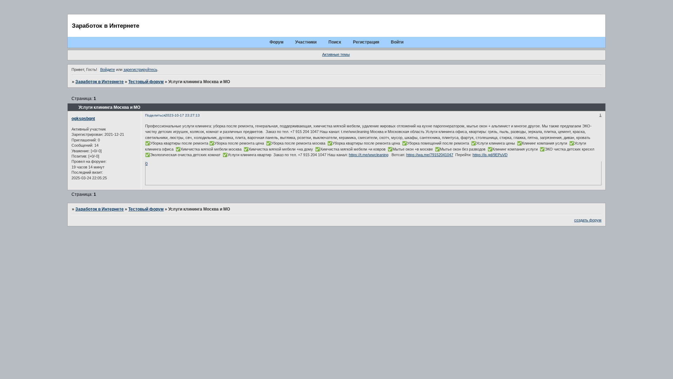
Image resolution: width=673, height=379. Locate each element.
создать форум (587, 220)
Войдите (107, 69)
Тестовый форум (146, 81)
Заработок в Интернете (99, 81)
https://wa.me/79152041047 (429, 155)
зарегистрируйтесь (140, 69)
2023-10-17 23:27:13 (182, 115)
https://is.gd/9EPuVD (490, 155)
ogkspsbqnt (83, 118)
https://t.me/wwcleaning (368, 155)
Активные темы (336, 54)
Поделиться (155, 115)
